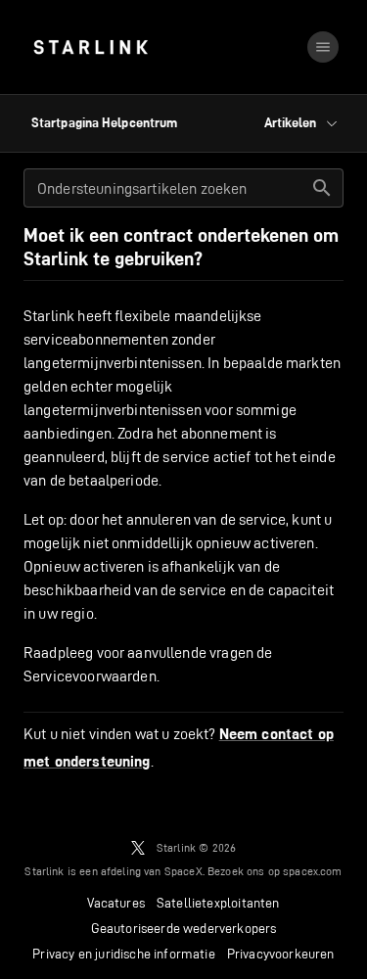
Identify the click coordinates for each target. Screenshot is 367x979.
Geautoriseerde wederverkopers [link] (184, 928)
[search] (322, 188)
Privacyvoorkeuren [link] (281, 953)
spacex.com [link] (313, 870)
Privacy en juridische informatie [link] (123, 953)
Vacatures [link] (116, 902)
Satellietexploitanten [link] (218, 902)
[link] (90, 47)
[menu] (323, 47)
